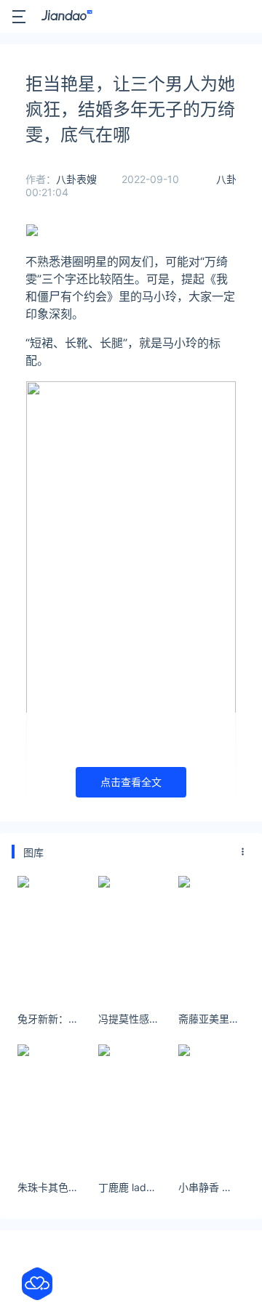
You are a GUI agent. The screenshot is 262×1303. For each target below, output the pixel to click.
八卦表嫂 (76, 179)
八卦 (226, 179)
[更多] (243, 852)
